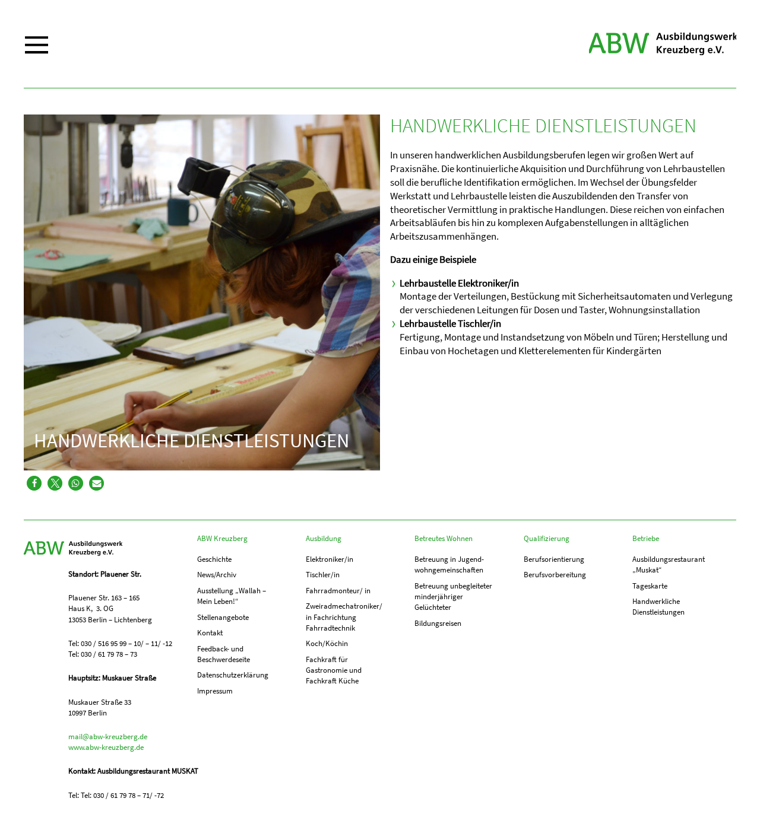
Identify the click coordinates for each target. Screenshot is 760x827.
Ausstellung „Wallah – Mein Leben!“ (231, 596)
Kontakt (210, 633)
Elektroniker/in (329, 559)
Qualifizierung (546, 538)
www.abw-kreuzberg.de (106, 747)
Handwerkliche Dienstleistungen (658, 606)
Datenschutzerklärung (232, 675)
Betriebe (645, 538)
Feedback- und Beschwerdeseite (223, 654)
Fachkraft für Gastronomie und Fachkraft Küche (334, 670)
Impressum (215, 691)
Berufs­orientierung (554, 559)
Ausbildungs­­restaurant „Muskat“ (668, 564)
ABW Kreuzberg (662, 44)
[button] (34, 483)
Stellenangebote (223, 617)
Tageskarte (649, 586)
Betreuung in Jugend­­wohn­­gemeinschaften (449, 564)
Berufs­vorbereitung (555, 575)
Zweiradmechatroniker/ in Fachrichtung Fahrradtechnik (344, 616)
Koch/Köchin (327, 643)
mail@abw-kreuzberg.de (107, 736)
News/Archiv (216, 575)
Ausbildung (323, 538)
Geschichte (214, 559)
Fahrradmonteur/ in (338, 591)
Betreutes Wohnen (443, 538)
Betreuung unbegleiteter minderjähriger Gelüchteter (453, 596)
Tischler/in (323, 575)
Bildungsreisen (437, 623)
